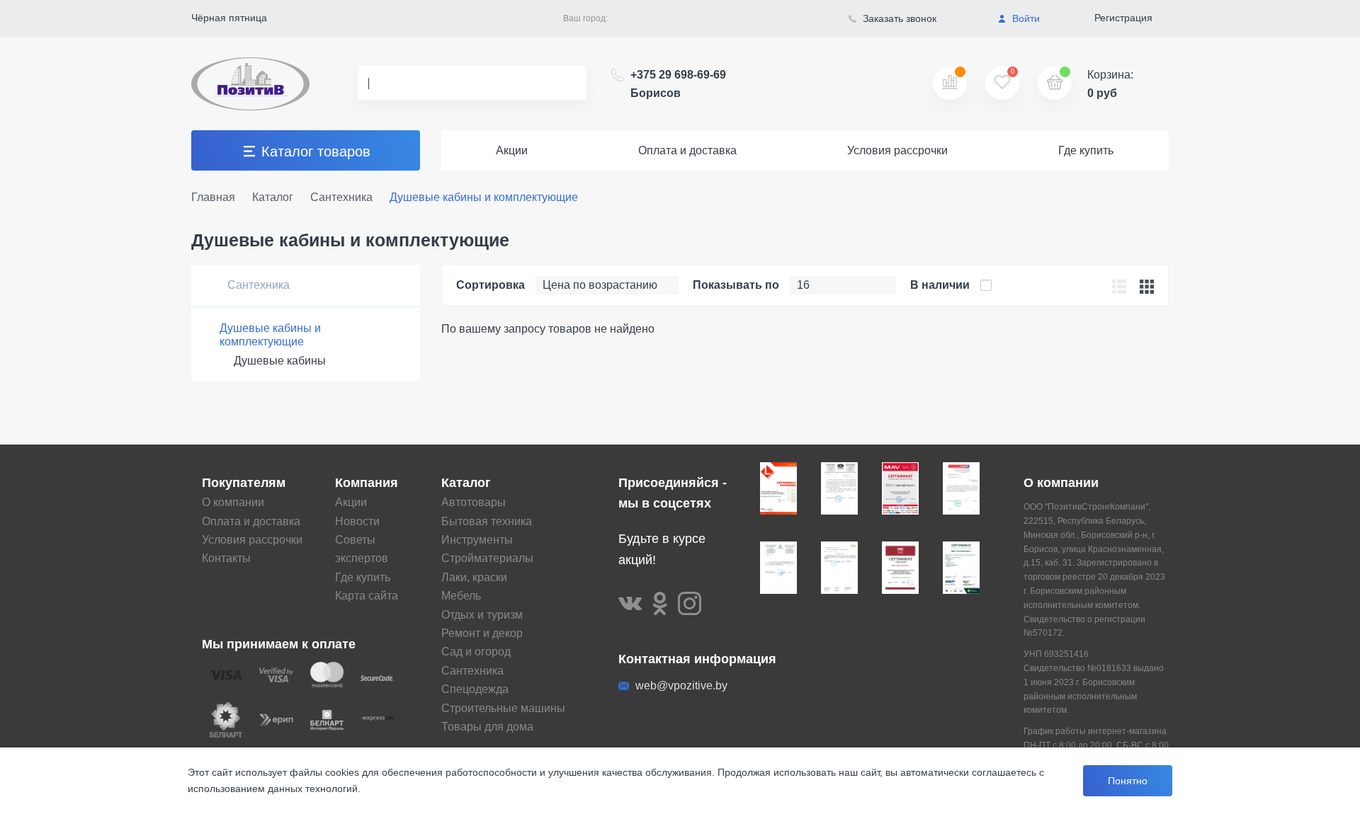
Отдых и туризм (482, 615)
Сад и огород (476, 652)
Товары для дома (487, 727)
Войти (1024, 18)
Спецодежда (475, 689)
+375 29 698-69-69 (678, 84)
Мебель (461, 596)
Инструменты (477, 540)
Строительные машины (503, 708)
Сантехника (257, 285)
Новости (357, 521)
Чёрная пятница (229, 17)
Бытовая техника (486, 521)
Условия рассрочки (897, 150)
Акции (512, 150)
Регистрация (1123, 17)
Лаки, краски (474, 577)
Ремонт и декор (482, 633)
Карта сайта (366, 596)
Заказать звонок (898, 18)
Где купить (1086, 150)
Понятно (1128, 780)
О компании (233, 502)
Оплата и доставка (687, 150)
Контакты (226, 558)
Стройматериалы (487, 558)
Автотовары (473, 502)
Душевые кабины (280, 361)
